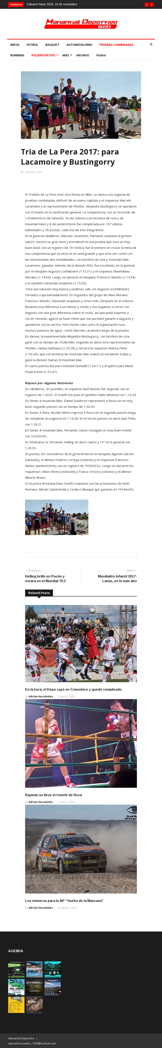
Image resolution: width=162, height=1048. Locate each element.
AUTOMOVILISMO (79, 45)
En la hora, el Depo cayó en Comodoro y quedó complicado (73, 689)
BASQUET (52, 45)
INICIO (14, 45)
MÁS (65, 55)
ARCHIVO (82, 55)
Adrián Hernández (41, 696)
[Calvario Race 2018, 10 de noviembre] (53, 994)
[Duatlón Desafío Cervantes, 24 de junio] (16, 1012)
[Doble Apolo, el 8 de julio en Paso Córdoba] (34, 1012)
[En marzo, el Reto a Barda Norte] (53, 976)
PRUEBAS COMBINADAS (116, 45)
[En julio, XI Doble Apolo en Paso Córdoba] (34, 976)
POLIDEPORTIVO (43, 55)
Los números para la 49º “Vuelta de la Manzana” (64, 901)
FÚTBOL (32, 45)
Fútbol (101, 55)
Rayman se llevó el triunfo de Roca (53, 795)
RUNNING (17, 55)
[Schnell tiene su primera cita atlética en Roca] (34, 994)
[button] (146, 5)
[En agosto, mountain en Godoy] (16, 994)
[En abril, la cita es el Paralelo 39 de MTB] (16, 976)
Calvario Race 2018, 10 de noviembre (52, 4)
